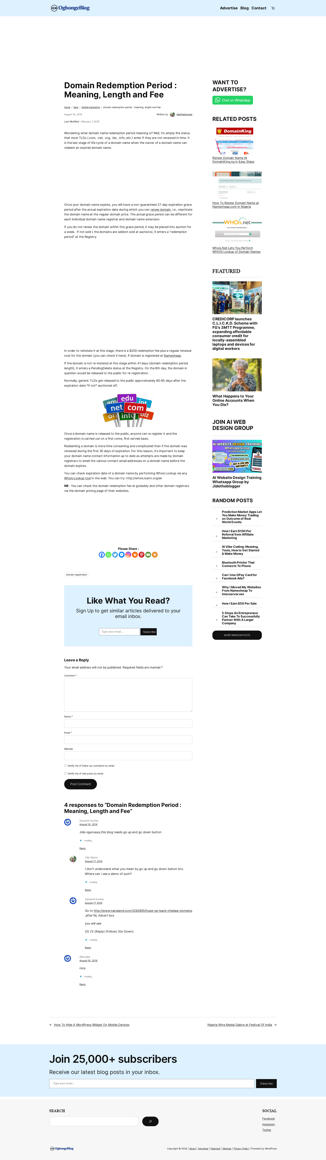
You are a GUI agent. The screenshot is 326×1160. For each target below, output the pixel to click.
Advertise (203, 1148)
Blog (76, 107)
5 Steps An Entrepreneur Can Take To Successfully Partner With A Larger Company (241, 618)
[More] (155, 555)
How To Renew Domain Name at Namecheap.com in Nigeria (235, 204)
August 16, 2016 (88, 824)
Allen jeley (84, 956)
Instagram (268, 1124)
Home (67, 107)
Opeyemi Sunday (88, 820)
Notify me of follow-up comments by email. (91, 765)
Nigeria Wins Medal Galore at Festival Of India (239, 1025)
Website (68, 748)
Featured (215, 1148)
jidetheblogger (185, 114)
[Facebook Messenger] (122, 555)
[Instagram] (128, 555)
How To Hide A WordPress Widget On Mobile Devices (91, 1025)
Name (68, 716)
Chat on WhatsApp (236, 100)
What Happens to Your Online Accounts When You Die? (233, 400)
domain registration (76, 574)
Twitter (266, 1130)
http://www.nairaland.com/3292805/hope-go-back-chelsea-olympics (143, 910)
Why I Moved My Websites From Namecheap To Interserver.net (241, 591)
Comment (70, 675)
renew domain (160, 209)
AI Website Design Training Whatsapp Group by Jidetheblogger (236, 482)
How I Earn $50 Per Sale (239, 603)
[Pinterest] (141, 555)
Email (68, 732)
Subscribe (149, 631)
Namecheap (172, 355)
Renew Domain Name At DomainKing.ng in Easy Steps (233, 159)
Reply (82, 848)
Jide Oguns (91, 857)
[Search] (150, 1121)
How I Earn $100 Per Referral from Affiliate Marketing (238, 534)
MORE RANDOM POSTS (237, 635)
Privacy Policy (241, 1148)
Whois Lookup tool (77, 478)
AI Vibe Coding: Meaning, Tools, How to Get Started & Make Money (240, 550)
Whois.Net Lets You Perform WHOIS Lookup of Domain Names (236, 249)
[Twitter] (115, 555)
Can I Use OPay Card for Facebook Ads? (239, 576)
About (192, 1148)
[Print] (135, 555)
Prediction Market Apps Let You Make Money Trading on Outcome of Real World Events (242, 517)
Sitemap (226, 1148)
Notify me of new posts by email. (86, 773)
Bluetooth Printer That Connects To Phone (238, 564)
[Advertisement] (163, 46)
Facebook (268, 1118)
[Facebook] (102, 555)
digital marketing (91, 107)
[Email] (148, 555)
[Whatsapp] (108, 555)
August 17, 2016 (93, 861)
